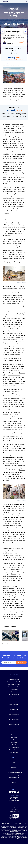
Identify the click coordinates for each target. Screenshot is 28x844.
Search (26, 1)
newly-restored (13, 532)
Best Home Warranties (14, 724)
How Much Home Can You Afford (14, 681)
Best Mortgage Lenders (14, 679)
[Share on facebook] (10, 792)
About (14, 760)
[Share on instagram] (15, 792)
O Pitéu (15, 364)
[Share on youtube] (18, 792)
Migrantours (21, 448)
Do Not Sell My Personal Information (14, 772)
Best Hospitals (14, 742)
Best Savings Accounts (14, 694)
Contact (14, 762)
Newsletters (14, 734)
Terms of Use (14, 770)
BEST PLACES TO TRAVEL (14, 15)
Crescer (13, 574)
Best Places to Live (14, 744)
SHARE (21, 42)
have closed (6, 213)
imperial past (7, 415)
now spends (13, 204)
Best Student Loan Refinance (14, 707)
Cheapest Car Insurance (14, 717)
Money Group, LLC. (13, 823)
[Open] (2, 1)
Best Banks (14, 691)
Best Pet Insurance (14, 752)
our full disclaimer (19, 834)
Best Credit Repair (14, 709)
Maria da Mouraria (14, 375)
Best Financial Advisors (14, 727)
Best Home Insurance (14, 719)
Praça (14, 389)
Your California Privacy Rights (14, 775)
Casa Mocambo (7, 427)
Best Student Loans (14, 704)
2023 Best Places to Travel (15, 156)
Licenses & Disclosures (14, 777)
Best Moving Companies (14, 696)
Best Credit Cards (14, 689)
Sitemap (14, 782)
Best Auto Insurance (14, 714)
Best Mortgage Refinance (14, 684)
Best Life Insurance (14, 722)
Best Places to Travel (14, 747)
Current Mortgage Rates (14, 676)
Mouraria (6, 453)
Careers (14, 785)
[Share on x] (12, 792)
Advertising (14, 780)
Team (14, 765)
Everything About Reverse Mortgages (14, 686)
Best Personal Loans (14, 712)
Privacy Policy (14, 767)
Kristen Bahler (7, 63)
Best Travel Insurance (14, 749)
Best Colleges (14, 739)
